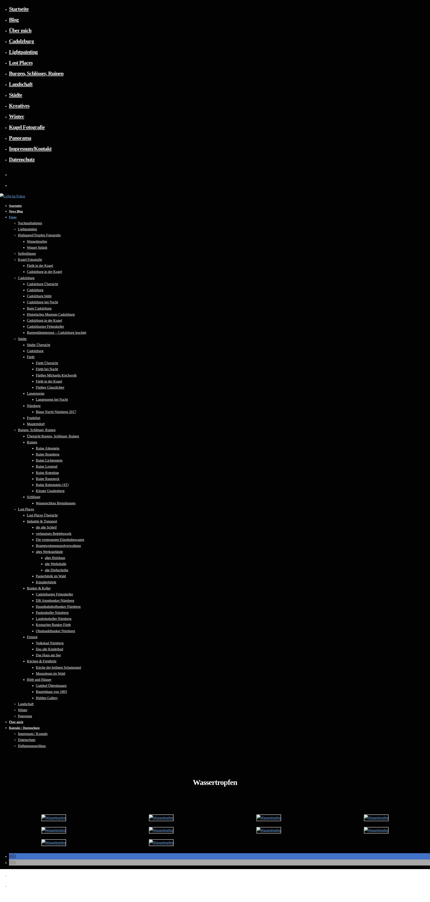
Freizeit (32, 637)
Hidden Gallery (47, 698)
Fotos (12, 217)
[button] (12, 856)
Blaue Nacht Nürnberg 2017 (56, 412)
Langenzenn (35, 393)
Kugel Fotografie (27, 127)
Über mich (20, 30)
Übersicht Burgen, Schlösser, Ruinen (53, 436)
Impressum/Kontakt (30, 149)
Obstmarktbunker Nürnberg (55, 631)
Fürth (30, 357)
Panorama (20, 138)
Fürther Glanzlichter (50, 387)
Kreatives (19, 106)
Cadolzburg (21, 41)
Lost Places (20, 63)
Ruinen (32, 442)
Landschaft (20, 84)
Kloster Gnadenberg (50, 491)
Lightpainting (23, 52)
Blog (14, 20)
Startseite (19, 9)
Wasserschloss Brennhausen (55, 503)
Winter (16, 116)
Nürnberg (34, 406)
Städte (15, 95)
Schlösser (33, 497)
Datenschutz (22, 159)
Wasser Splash (37, 247)
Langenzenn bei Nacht (52, 399)
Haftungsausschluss (32, 746)
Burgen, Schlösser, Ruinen (36, 73)
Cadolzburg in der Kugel (44, 272)
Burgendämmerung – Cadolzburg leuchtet (56, 332)
